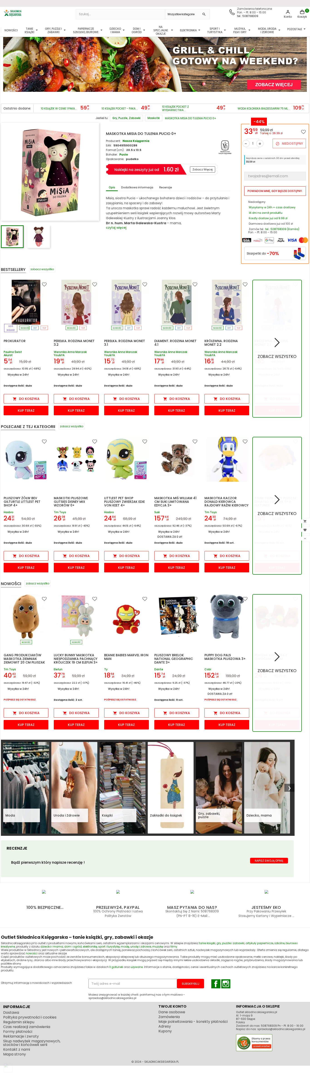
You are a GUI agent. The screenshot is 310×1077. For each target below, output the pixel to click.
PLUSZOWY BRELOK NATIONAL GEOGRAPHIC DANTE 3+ (173, 659)
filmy (173, 946)
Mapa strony (14, 1054)
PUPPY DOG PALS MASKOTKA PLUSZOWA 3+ (225, 657)
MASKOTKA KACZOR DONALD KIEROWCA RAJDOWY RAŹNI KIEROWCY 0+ (226, 503)
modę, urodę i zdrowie (136, 946)
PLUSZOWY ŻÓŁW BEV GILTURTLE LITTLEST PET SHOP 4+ (22, 502)
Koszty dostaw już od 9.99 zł (268, 218)
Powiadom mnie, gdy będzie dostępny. (275, 191)
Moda (10, 815)
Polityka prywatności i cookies (30, 1017)
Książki (107, 815)
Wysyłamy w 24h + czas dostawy (272, 207)
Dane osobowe (171, 1012)
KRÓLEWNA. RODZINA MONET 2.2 (221, 343)
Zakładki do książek (166, 815)
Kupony (165, 1031)
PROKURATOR (15, 341)
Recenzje (165, 187)
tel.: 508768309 (247, 16)
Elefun (58, 669)
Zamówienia (169, 1016)
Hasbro (8, 512)
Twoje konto (172, 1006)
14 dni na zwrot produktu (265, 213)
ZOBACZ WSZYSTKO (277, 356)
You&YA (59, 355)
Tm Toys (60, 512)
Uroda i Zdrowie (67, 815)
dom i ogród (73, 946)
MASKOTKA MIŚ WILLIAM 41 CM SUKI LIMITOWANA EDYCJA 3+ (175, 502)
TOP (44, 328)
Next (302, 61)
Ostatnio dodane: (17, 108)
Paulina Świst (13, 352)
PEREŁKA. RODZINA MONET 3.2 (74, 343)
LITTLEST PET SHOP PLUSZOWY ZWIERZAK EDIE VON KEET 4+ (124, 502)
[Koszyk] (302, 14)
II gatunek (116, 967)
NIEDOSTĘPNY (289, 143)
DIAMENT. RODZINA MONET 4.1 (175, 343)
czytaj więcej (116, 228)
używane (136, 967)
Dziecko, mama (259, 815)
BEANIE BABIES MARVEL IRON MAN (126, 657)
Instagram (225, 983)
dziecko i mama (51, 946)
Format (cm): (115, 150)
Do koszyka (26, 398)
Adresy (164, 1026)
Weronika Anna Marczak (70, 352)
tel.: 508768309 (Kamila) (282, 229)
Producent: (113, 141)
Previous (7, 61)
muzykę (157, 946)
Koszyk (302, 17)
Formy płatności (17, 1031)
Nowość (25, 328)
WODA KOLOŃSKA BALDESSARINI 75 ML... (264, 108)
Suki (157, 512)
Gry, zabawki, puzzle (209, 815)
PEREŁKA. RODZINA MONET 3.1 (124, 343)
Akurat (8, 355)
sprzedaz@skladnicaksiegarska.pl (281, 1029)
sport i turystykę (109, 946)
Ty (106, 669)
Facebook (215, 983)
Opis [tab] (112, 187)
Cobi (207, 669)
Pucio (123, 154)
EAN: (109, 145)
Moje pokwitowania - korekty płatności (193, 1021)
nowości (31, 953)
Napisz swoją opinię (269, 861)
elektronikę (90, 946)
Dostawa (11, 1012)
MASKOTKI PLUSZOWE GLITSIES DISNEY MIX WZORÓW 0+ (71, 502)
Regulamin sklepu (18, 1022)
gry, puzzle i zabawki (230, 943)
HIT (35, 328)
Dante (158, 669)
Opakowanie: (115, 159)
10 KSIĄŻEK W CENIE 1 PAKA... (59, 108)
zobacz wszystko (42, 269)
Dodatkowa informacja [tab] (137, 187)
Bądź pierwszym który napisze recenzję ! (48, 862)
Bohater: (112, 154)
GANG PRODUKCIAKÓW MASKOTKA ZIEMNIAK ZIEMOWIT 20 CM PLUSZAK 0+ (24, 660)
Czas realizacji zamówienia (26, 1026)
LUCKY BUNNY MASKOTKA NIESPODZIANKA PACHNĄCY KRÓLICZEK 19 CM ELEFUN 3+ (76, 659)
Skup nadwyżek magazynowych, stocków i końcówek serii (31, 1042)
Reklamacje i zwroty (21, 1036)
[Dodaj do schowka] (303, 131)
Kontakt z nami (16, 1049)
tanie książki (207, 943)
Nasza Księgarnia (136, 141)
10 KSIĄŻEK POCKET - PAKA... (119, 108)
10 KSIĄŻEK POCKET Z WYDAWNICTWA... (175, 108)
